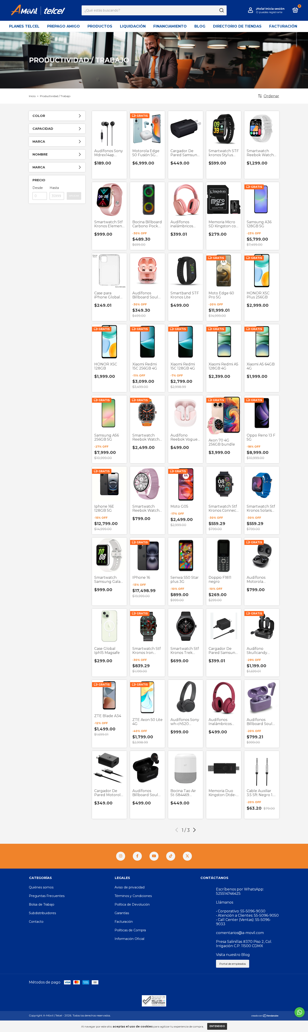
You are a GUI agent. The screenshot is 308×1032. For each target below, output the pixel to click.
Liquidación (133, 26)
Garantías (122, 913)
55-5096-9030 (252, 911)
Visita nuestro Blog (233, 955)
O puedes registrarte (269, 12)
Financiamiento (170, 26)
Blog (199, 26)
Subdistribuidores (42, 913)
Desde (37, 188)
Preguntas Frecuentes (46, 896)
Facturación (283, 26)
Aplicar (74, 196)
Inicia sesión (275, 8)
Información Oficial (129, 939)
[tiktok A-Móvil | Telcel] (170, 856)
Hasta (54, 188)
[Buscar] (221, 10)
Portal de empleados (232, 963)
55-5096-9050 (266, 915)
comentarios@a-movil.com (240, 933)
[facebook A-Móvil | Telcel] (137, 856)
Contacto (36, 922)
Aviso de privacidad (130, 887)
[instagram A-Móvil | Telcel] (120, 856)
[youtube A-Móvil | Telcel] (154, 856)
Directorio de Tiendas (237, 26)
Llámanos (224, 902)
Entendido (217, 1026)
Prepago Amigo (63, 26)
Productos (99, 26)
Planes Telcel (24, 26)
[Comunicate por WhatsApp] (299, 1012)
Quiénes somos (41, 887)
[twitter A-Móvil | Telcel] (187, 856)
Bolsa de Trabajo (41, 904)
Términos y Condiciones (133, 896)
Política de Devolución (132, 904)
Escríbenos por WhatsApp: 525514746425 (240, 891)
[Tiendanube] (265, 1016)
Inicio (32, 96)
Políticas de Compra (130, 930)
